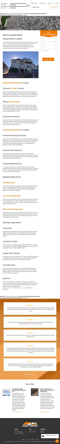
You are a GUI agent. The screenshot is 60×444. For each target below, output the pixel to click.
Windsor (37, 439)
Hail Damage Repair (9, 182)
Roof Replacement (14, 101)
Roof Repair (14, 88)
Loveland (6, 43)
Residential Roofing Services (12, 82)
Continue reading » (16, 412)
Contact (57, 3)
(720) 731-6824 (35, 7)
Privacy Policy (27, 441)
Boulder (23, 439)
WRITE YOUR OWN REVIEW (30, 374)
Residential (34, 3)
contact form (22, 287)
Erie (27, 439)
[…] (17, 410)
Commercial (42, 3)
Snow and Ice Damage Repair (12, 195)
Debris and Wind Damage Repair (13, 209)
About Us (50, 3)
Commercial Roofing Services (12, 129)
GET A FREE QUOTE (54, 7)
